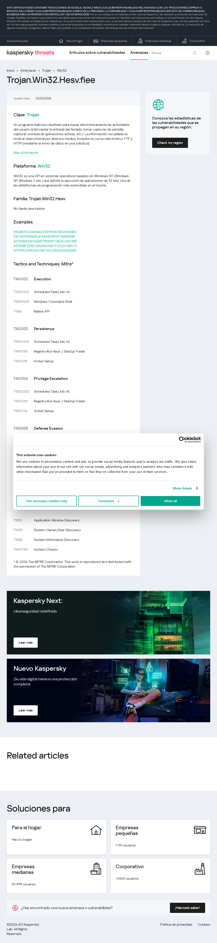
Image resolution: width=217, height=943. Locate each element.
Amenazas (139, 52)
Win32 (62, 70)
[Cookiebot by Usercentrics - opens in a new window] (182, 439)
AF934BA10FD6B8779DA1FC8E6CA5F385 (45, 241)
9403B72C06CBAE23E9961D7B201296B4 (45, 232)
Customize (106, 501)
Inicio (10, 70)
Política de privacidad (176, 924)
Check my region (170, 143)
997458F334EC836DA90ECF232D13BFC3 (45, 246)
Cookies (204, 924)
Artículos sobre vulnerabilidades (97, 52)
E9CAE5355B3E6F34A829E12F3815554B (44, 237)
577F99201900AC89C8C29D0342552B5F (45, 251)
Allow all (170, 501)
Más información (26, 153)
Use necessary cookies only (46, 501)
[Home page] (32, 53)
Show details (182, 488)
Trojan (46, 70)
